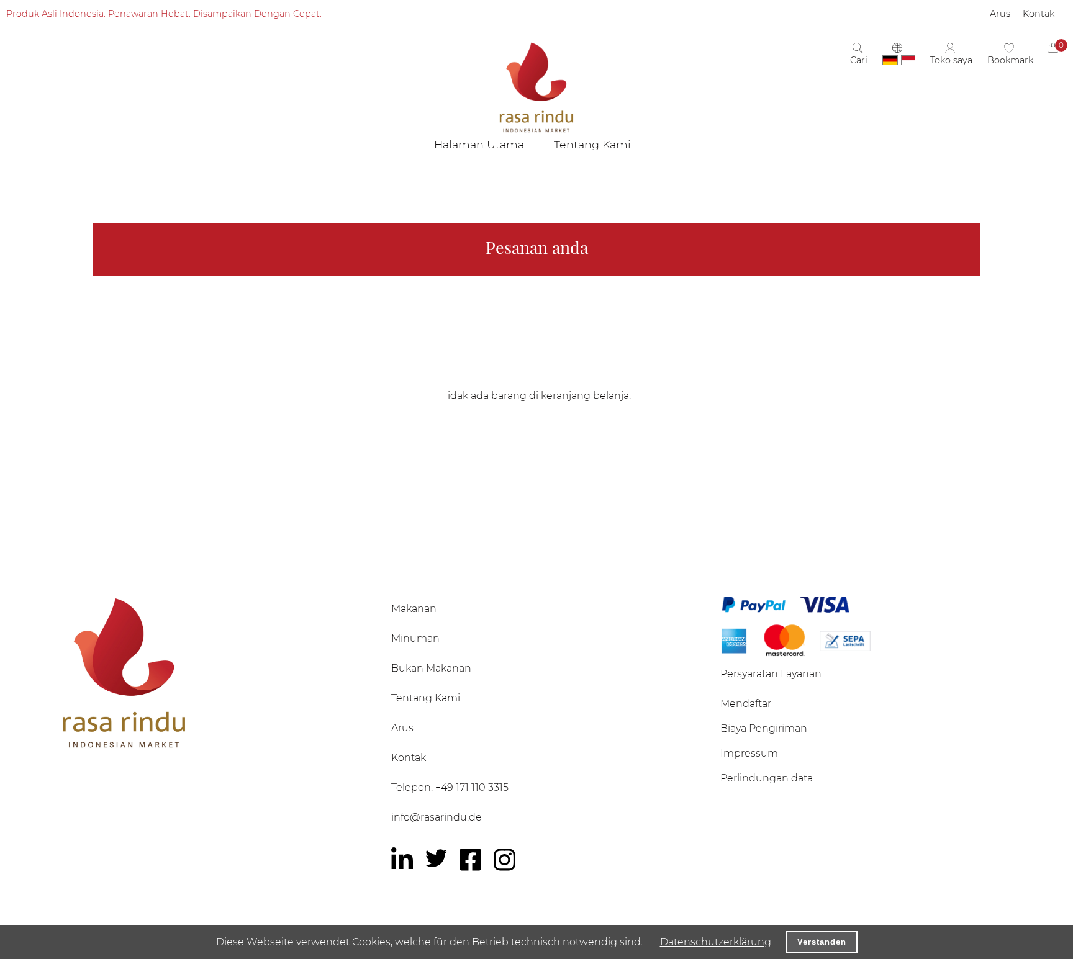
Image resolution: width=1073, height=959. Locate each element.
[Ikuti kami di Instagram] (504, 859)
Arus (402, 728)
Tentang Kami (425, 698)
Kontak (408, 757)
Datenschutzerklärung (715, 942)
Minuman (415, 638)
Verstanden (821, 942)
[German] (890, 60)
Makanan (414, 609)
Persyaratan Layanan (771, 674)
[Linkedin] (402, 859)
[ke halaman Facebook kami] (470, 859)
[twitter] (436, 858)
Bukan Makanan (431, 668)
